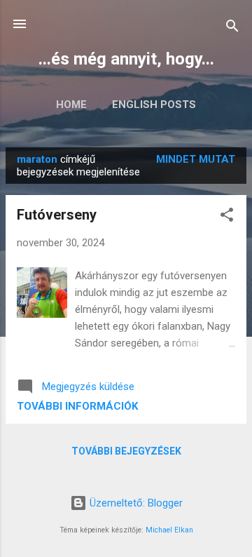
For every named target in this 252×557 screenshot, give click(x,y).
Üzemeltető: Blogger (135, 503)
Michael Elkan (169, 530)
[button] (226, 217)
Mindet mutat (195, 159)
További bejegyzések (126, 451)
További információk (77, 406)
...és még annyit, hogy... (126, 59)
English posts (154, 104)
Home (71, 104)
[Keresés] (232, 28)
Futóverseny (57, 214)
